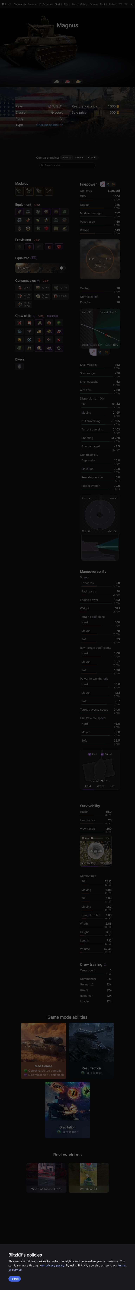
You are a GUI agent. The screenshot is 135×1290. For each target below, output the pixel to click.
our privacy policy (52, 1265)
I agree (15, 1278)
